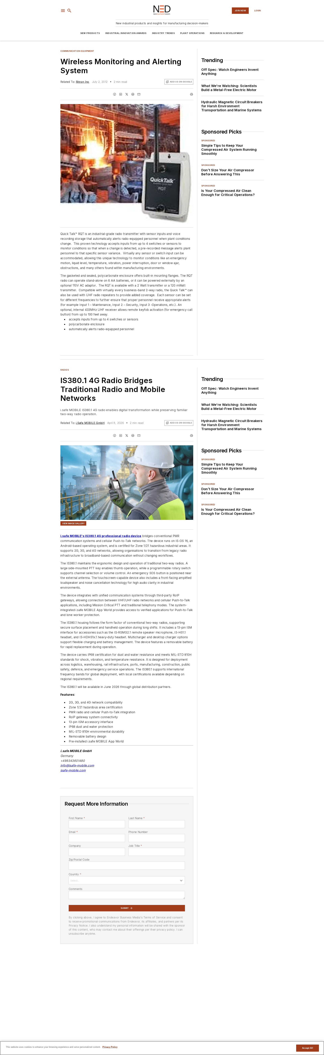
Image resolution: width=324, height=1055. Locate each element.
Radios (64, 370)
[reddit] (132, 94)
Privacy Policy (109, 1047)
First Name (77, 818)
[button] (62, 10)
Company (75, 845)
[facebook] (114, 94)
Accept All (307, 1048)
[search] (69, 10)
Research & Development (227, 33)
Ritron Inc (82, 81)
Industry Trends (163, 33)
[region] (162, 1048)
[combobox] (127, 880)
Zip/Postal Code (79, 859)
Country (75, 874)
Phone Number (138, 832)
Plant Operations (192, 33)
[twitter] (126, 94)
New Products (90, 33)
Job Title (135, 845)
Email (73, 832)
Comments (75, 889)
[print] (191, 94)
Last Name (136, 818)
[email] (139, 94)
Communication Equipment (77, 51)
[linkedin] (120, 94)
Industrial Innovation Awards (126, 33)
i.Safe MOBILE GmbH (90, 423)
